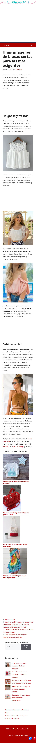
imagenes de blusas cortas (20, 624)
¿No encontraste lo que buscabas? (16, 642)
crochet (5, 447)
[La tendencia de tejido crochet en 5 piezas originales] (7, 665)
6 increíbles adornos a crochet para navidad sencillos (19, 674)
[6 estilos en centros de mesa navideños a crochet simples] (7, 682)
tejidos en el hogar (18, 447)
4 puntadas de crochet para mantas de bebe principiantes (21, 697)
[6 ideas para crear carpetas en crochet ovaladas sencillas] (7, 688)
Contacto (10, 735)
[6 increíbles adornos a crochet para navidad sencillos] (7, 674)
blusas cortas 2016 (11, 622)
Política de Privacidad (22, 735)
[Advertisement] (18, 24)
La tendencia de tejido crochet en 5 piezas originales (19, 666)
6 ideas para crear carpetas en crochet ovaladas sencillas (21, 689)
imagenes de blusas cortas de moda (14, 627)
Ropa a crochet (10, 619)
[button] (31, 45)
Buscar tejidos (26, 647)
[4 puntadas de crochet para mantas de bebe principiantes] (7, 697)
